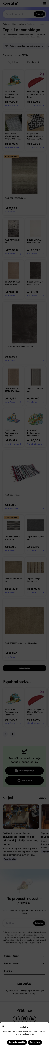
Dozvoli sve (35, 1042)
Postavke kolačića (17, 1042)
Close (3, 1026)
